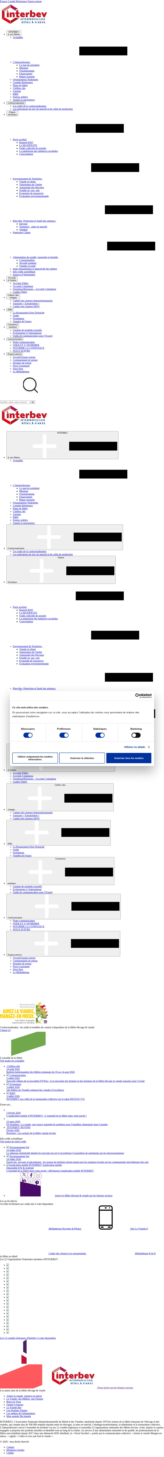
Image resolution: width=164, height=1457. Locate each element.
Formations (18, 318)
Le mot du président (29, 65)
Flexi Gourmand (21, 365)
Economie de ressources (31, 193)
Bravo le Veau (13, 1401)
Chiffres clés (19, 88)
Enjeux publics (20, 97)
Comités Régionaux (23, 82)
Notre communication (24, 342)
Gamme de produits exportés (27, 330)
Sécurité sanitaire (27, 263)
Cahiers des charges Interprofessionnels (33, 300)
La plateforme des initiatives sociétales (38, 151)
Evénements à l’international (27, 333)
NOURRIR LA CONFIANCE (28, 348)
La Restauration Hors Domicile (28, 312)
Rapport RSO (26, 142)
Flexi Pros (18, 368)
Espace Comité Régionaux (13, 1)
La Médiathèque (21, 371)
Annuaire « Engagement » (26, 303)
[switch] (64, 735)
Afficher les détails (134, 747)
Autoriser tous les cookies (129, 758)
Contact (10, 1447)
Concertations (26, 154)
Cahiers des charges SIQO (26, 306)
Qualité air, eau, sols (29, 190)
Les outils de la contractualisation (29, 106)
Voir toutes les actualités (12, 1060)
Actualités (18, 37)
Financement (25, 73)
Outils (16, 315)
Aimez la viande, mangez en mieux (24, 1396)
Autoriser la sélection (82, 758)
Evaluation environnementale (34, 196)
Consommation (27, 260)
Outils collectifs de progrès (32, 148)
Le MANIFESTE (28, 145)
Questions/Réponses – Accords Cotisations (34, 289)
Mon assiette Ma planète (18, 1416)
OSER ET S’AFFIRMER (26, 345)
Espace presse (35, 1)
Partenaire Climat (21, 232)
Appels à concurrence (24, 99)
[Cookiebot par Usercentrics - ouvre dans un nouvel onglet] (138, 695)
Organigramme (26, 70)
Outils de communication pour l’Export (32, 336)
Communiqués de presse (25, 360)
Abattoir (23, 229)
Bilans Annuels (27, 76)
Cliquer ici (5, 1030)
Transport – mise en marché (33, 226)
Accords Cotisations (23, 286)
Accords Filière (20, 283)
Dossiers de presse (22, 363)
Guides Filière (20, 292)
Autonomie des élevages (31, 187)
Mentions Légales (15, 1450)
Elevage (23, 223)
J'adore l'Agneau (14, 1404)
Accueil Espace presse (24, 357)
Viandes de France (22, 321)
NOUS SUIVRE (21, 350)
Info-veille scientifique (24, 271)
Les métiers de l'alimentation (20, 1413)
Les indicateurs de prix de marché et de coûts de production (43, 109)
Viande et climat (27, 181)
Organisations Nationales (25, 79)
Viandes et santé (27, 266)
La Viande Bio (13, 1407)
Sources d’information (24, 274)
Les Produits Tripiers (16, 1410)
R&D (15, 94)
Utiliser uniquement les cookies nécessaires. (35, 758)
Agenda (17, 91)
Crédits (10, 1453)
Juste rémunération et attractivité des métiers (35, 268)
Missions (23, 68)
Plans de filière (20, 85)
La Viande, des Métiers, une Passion (24, 1398)
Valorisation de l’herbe (30, 184)
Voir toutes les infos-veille (13, 1141)
